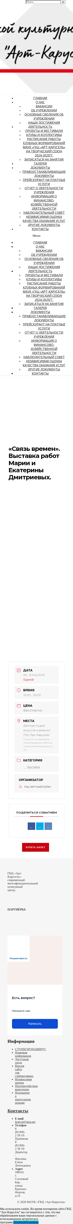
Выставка (33, 767)
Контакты (40, 229)
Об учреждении (44, 110)
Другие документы (44, 225)
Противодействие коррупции (26, 1087)
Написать (35, 1023)
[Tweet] (40, 826)
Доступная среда (22, 1061)
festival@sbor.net (25, 1122)
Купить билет (35, 847)
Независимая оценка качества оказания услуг (44, 219)
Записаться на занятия (44, 159)
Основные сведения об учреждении (44, 116)
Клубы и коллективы (44, 135)
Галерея (40, 164)
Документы (40, 168)
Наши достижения (44, 123)
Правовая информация (23, 1054)
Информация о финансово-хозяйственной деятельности (44, 202)
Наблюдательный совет (44, 213)
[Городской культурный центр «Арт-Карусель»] (24, 25)
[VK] (48, 826)
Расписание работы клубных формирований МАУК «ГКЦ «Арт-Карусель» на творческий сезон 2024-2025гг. (44, 147)
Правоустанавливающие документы (44, 174)
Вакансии (44, 106)
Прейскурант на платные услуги (44, 182)
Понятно (19, 1222)
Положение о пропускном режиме (23, 1097)
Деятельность (40, 127)
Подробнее (32, 1222)
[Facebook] (31, 826)
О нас (40, 102)
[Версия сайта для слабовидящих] (61, 5)
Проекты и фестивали (44, 131)
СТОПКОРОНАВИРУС (30, 1049)
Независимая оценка (23, 1081)
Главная (40, 98)
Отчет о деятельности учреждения (44, 190)
